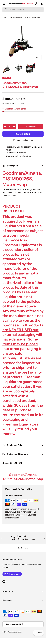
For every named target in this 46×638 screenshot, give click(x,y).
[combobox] (23, 9)
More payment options (23, 140)
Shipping (5, 103)
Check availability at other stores (18, 156)
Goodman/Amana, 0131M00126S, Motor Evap (24, 17)
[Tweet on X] (10, 463)
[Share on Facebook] (15, 463)
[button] (42, 3)
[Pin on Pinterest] (20, 463)
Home (4, 17)
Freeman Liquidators (15, 632)
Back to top (23, 548)
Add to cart (31, 127)
